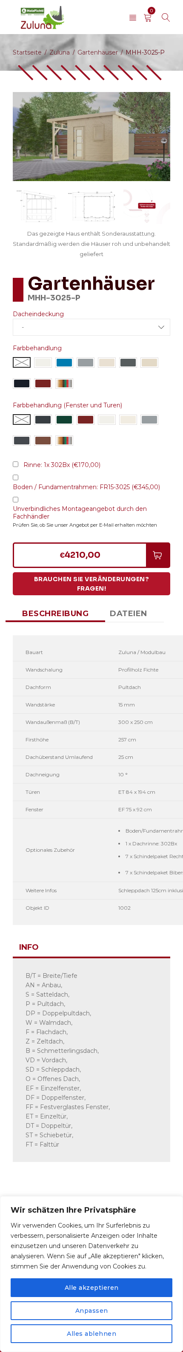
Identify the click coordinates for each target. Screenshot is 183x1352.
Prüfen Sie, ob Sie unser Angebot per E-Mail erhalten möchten (85, 525)
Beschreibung (55, 613)
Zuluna (59, 52)
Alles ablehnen (91, 1334)
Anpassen (91, 1311)
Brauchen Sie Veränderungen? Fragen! (91, 583)
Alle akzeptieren (92, 1287)
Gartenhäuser (97, 52)
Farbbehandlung (37, 348)
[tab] (55, 614)
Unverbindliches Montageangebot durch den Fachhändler (80, 512)
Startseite (27, 52)
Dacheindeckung (38, 314)
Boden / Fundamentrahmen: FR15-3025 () (86, 487)
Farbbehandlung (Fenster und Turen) (67, 405)
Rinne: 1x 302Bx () (61, 465)
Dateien (128, 613)
